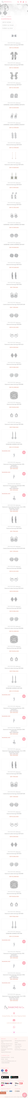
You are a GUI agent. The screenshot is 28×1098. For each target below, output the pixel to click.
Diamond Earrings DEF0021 (14, 84)
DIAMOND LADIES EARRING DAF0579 (14, 104)
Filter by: (8, 25)
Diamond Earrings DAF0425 (14, 264)
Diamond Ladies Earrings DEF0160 (14, 424)
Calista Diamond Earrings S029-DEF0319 (14, 304)
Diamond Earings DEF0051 (14, 204)
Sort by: (6, 22)
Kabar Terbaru (18, 1044)
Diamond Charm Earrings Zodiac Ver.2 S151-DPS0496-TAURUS (14, 507)
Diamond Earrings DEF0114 (14, 404)
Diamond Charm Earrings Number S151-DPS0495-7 (14, 465)
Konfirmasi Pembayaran (20, 1049)
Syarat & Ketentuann (6, 1052)
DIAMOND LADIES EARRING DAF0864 (14, 224)
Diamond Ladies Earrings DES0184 (14, 384)
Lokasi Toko (17, 1047)
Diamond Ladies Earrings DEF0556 (14, 65)
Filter (3, 1092)
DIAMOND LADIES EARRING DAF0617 (14, 244)
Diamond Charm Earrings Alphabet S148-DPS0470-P (14, 486)
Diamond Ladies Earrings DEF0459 (14, 44)
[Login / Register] (23, 2)
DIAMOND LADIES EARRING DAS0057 (14, 124)
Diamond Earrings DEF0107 (14, 364)
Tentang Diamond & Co (20, 1040)
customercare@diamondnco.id (14, 1022)
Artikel (16, 1042)
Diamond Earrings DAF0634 (14, 184)
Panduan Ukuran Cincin (6, 1043)
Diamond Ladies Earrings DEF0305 (14, 164)
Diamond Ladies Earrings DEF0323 (14, 344)
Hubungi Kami (18, 1046)
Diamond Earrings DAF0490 (14, 284)
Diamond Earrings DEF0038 (14, 144)
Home (2, 16)
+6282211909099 (5, 1062)
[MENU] (26, 2)
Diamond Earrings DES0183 (14, 324)
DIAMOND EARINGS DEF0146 (14, 444)
